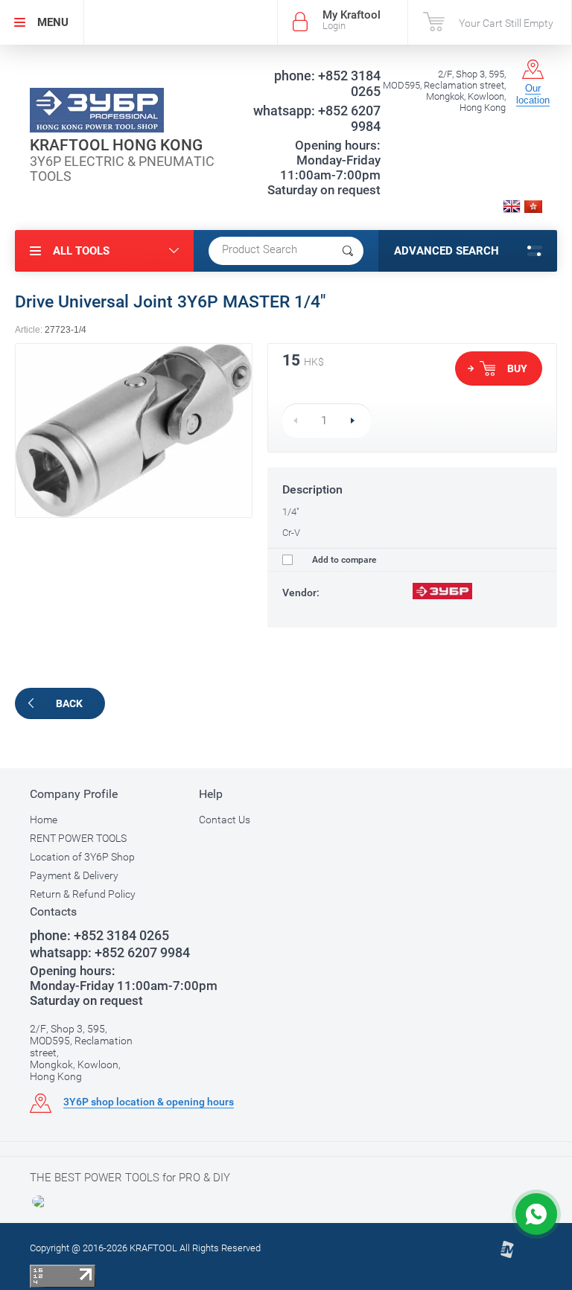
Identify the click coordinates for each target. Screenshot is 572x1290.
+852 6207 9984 (317, 118)
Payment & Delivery (74, 875)
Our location (533, 94)
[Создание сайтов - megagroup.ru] (507, 1255)
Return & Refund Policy (83, 894)
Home (43, 820)
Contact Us (224, 820)
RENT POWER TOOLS (78, 838)
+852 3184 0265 (327, 83)
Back (69, 703)
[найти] (347, 251)
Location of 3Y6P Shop (82, 857)
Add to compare (343, 560)
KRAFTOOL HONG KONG (116, 145)
